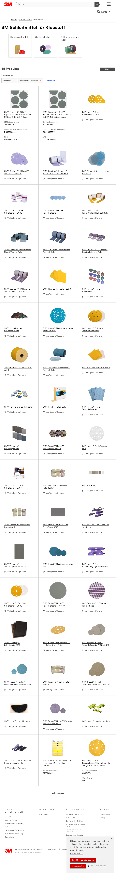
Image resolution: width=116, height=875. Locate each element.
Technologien (9, 837)
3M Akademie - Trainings (74, 821)
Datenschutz (52, 849)
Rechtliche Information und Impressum (28, 849)
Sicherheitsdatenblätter (74, 814)
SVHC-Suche (70, 818)
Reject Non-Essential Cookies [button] (83, 860)
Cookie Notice (76, 854)
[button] (97, 866)
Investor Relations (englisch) (14, 824)
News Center (43, 814)
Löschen (51, 81)
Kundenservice (105, 814)
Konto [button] (104, 12)
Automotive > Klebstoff (29, 81)
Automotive (7, 81)
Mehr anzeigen (58, 793)
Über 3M (8, 817)
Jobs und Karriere (11, 820)
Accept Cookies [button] (78, 866)
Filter (107, 69)
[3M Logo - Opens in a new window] (8, 4)
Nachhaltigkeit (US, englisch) (14, 830)
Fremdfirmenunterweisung (14, 834)
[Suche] (97, 4)
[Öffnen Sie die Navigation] (109, 5)
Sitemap (102, 818)
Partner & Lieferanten (12, 827)
